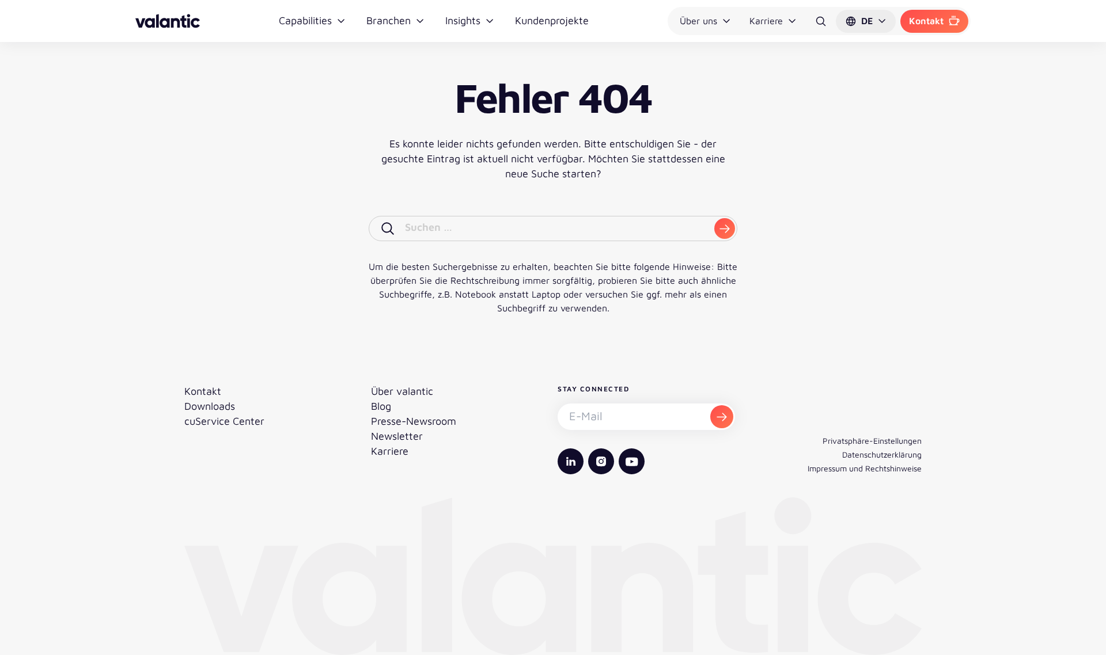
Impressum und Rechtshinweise (865, 468)
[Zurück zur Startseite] (167, 21)
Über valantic (402, 391)
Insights (462, 20)
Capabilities (305, 20)
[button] (866, 21)
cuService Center (224, 421)
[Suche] (820, 21)
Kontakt (926, 21)
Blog (381, 406)
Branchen (388, 20)
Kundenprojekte (552, 20)
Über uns (698, 21)
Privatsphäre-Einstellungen (872, 440)
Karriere (766, 21)
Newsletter (397, 436)
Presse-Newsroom (413, 421)
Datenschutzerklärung (882, 454)
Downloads (209, 406)
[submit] (724, 228)
